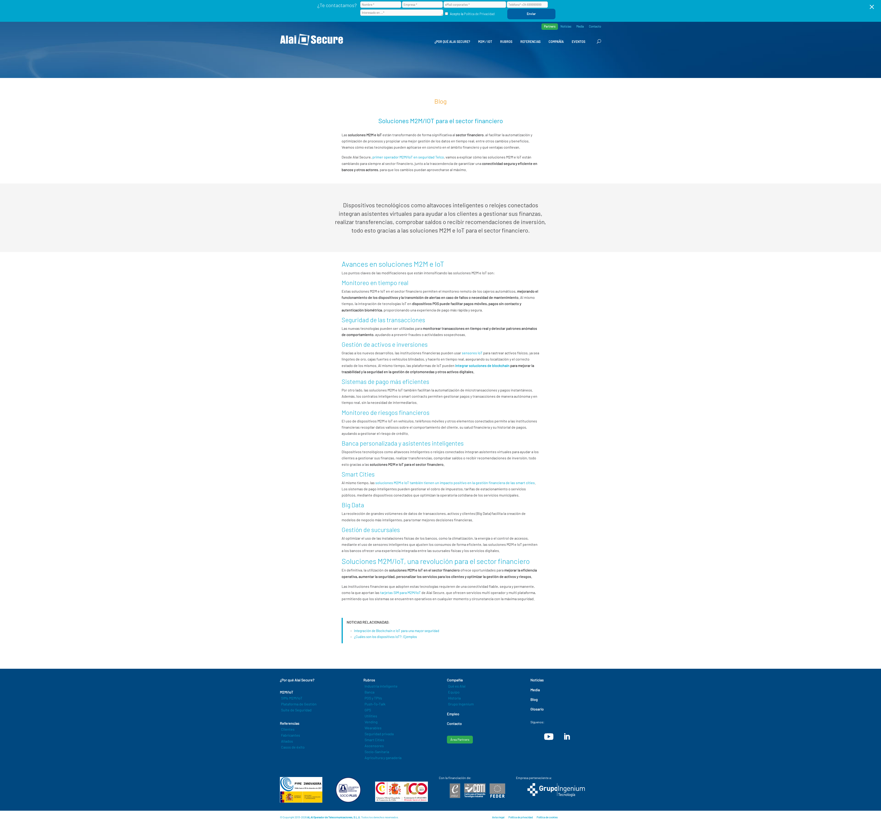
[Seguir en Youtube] (549, 736)
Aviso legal (498, 817)
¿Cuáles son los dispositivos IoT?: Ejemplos (385, 637)
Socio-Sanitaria (377, 751)
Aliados (287, 741)
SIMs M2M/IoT (291, 698)
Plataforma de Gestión (299, 704)
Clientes (288, 729)
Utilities (371, 716)
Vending (371, 722)
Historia (454, 698)
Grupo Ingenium (461, 704)
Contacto (595, 26)
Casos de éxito (293, 747)
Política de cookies (547, 817)
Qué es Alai (457, 686)
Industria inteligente (381, 686)
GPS (368, 710)
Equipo (454, 692)
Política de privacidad (520, 817)
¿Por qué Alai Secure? (452, 42)
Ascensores (374, 746)
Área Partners (459, 739)
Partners (549, 26)
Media (580, 26)
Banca (369, 692)
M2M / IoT (485, 42)
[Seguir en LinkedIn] (567, 737)
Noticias (565, 26)
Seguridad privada (379, 734)
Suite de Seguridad (296, 710)
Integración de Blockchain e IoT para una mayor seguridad (396, 631)
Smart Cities (374, 740)
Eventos (578, 42)
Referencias (530, 42)
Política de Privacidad (479, 14)
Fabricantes (290, 735)
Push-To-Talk (375, 704)
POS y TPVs (373, 698)
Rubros (506, 42)
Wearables (373, 728)
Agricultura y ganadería (383, 757)
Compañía (556, 42)
